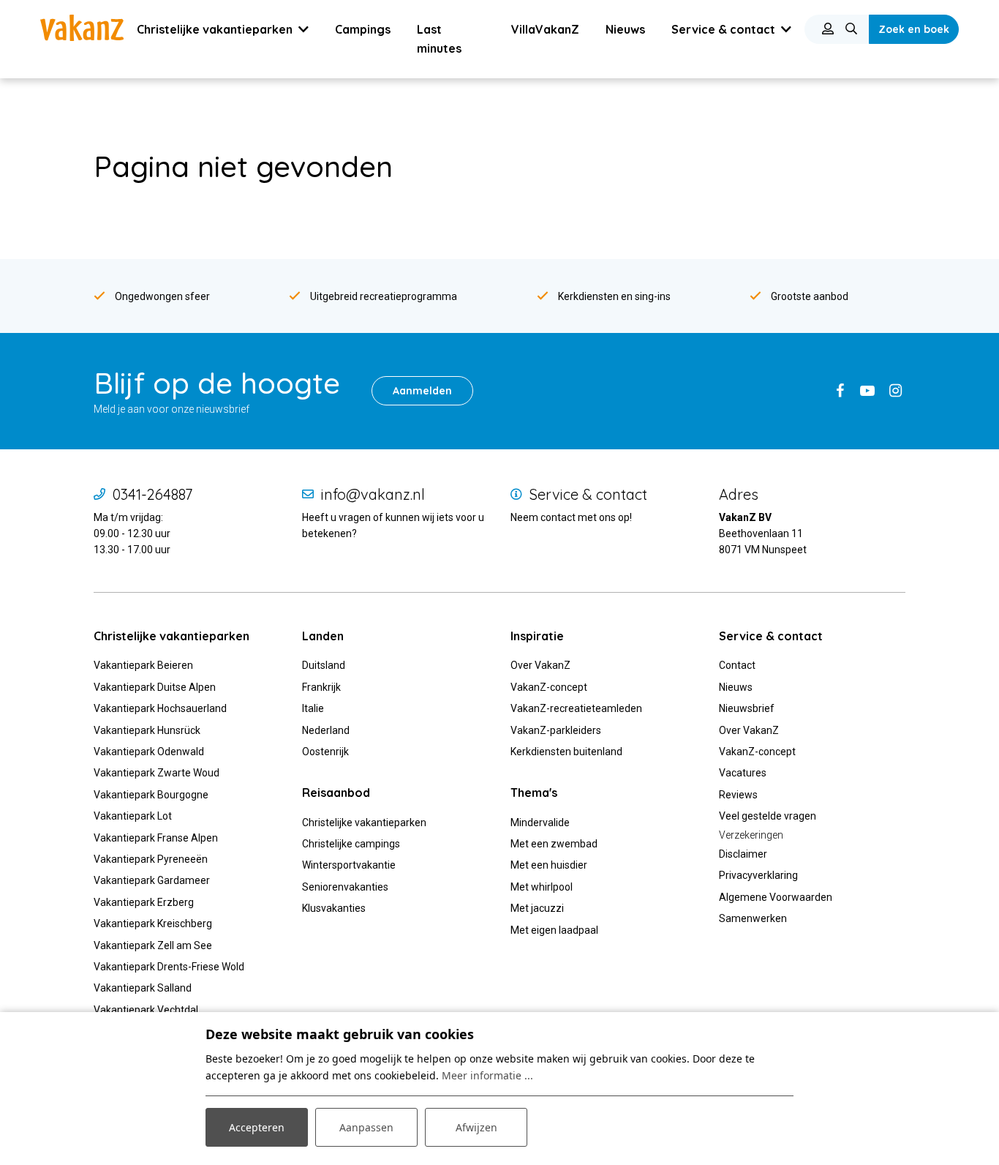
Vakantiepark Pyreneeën (151, 859)
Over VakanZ (540, 665)
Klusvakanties (335, 908)
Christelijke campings (351, 844)
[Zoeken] (851, 29)
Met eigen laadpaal (554, 930)
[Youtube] (867, 391)
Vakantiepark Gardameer (152, 880)
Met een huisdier (548, 865)
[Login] (828, 29)
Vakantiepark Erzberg (144, 902)
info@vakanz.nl (373, 494)
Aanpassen (366, 1127)
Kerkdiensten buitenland (566, 751)
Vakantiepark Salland (143, 988)
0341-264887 (152, 494)
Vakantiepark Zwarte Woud (156, 773)
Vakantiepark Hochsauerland (160, 708)
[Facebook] (839, 391)
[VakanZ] (82, 28)
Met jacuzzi (537, 908)
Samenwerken (753, 918)
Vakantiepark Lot (133, 816)
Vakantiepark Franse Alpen (156, 838)
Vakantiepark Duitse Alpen (155, 687)
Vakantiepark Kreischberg (153, 923)
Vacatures (742, 773)
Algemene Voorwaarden (775, 897)
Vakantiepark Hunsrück (147, 730)
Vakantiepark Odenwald (149, 751)
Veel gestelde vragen (767, 816)
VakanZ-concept (548, 687)
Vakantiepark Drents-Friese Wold (169, 967)
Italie (313, 708)
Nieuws (736, 687)
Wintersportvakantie (349, 865)
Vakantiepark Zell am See (153, 945)
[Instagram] (895, 391)
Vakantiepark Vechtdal (146, 1010)
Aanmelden (422, 390)
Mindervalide (540, 822)
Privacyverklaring (758, 875)
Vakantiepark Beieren (143, 665)
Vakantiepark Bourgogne (151, 795)
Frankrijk (321, 687)
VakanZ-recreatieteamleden (576, 708)
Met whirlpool (541, 887)
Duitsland (323, 665)
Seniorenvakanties (345, 887)
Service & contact (588, 494)
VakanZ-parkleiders (555, 730)
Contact (737, 665)
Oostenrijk (325, 751)
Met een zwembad (553, 844)
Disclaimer (743, 854)
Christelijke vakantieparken (364, 822)
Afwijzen (476, 1127)
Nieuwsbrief (746, 708)
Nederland (326, 730)
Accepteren (256, 1127)
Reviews (738, 795)
